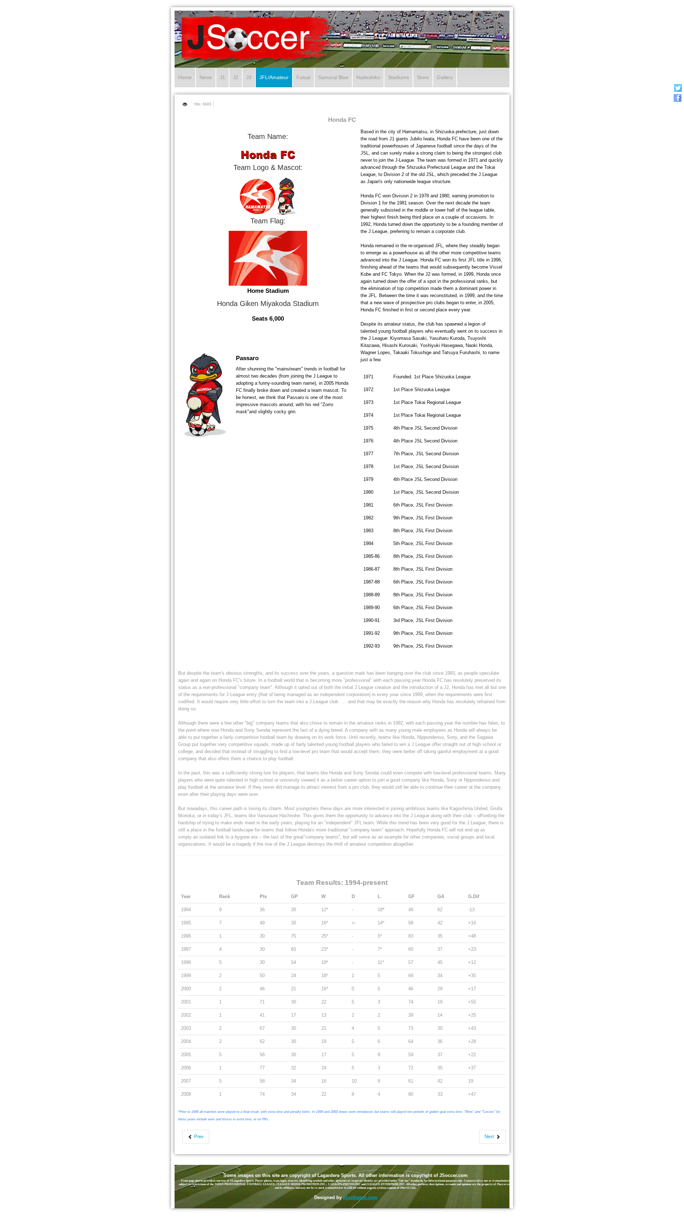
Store (423, 77)
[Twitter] (678, 88)
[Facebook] (678, 98)
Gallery (445, 77)
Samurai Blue (333, 77)
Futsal (303, 77)
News (206, 77)
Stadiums (398, 77)
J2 (235, 77)
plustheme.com (360, 1197)
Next (490, 1136)
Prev (198, 1136)
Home (185, 77)
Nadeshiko (368, 77)
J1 (222, 77)
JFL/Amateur (274, 77)
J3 (249, 77)
